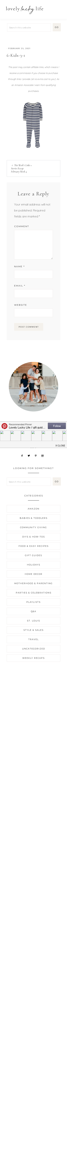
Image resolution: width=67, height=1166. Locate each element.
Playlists (33, 602)
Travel (33, 639)
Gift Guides (33, 555)
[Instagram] (44, 455)
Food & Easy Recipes (34, 546)
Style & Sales (33, 630)
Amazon (33, 508)
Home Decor (33, 574)
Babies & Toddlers (33, 518)
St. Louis (33, 620)
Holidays (33, 564)
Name (19, 266)
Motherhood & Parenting (33, 583)
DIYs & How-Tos (33, 536)
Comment (21, 226)
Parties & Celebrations (33, 592)
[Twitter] (30, 455)
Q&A (33, 611)
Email (19, 285)
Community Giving (33, 527)
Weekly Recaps (33, 658)
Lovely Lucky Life (25, 10)
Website (20, 304)
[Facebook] (23, 455)
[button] (59, 8)
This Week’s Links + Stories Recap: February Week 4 (21, 168)
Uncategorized (33, 648)
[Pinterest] (37, 455)
